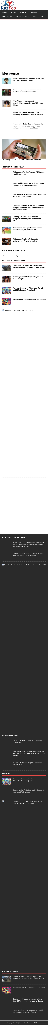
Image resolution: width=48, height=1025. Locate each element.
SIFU (41, 17)
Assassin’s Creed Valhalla (13, 855)
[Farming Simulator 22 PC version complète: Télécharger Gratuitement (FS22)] (6, 539)
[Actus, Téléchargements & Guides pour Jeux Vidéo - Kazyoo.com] (8, 9)
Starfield (23, 12)
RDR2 (34, 17)
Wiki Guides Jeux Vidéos (13, 578)
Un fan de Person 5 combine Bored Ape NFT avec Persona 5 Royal (28, 80)
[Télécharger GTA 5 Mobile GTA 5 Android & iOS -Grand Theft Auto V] (6, 517)
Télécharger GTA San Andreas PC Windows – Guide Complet (29, 491)
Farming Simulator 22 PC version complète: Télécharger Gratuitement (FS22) (27, 536)
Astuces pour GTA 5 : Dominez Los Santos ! (29, 617)
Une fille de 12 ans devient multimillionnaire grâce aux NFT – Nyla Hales (28, 103)
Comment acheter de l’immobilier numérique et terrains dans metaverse (28, 114)
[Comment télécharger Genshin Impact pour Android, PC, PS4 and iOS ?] (6, 550)
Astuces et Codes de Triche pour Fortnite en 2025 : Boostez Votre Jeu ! (28, 607)
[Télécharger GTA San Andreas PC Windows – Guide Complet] (6, 494)
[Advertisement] (24, 46)
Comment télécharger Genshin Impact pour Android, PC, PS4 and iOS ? (27, 547)
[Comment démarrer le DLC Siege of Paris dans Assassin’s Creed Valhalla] (6, 876)
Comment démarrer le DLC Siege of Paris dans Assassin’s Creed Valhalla (28, 872)
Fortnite (33, 12)
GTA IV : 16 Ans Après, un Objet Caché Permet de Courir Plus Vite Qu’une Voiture (29, 584)
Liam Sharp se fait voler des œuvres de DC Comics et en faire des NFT (28, 91)
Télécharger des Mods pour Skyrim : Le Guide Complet (28, 596)
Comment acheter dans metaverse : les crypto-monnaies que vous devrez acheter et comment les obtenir (28, 285)
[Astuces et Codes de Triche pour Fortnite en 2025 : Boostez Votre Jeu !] (6, 610)
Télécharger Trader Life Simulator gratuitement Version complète (26, 558)
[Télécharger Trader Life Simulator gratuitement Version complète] (6, 561)
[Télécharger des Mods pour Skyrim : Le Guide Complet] (6, 599)
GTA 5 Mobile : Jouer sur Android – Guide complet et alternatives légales (28, 502)
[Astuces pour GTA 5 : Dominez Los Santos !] (6, 621)
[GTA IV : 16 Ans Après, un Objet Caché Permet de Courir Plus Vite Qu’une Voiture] (6, 588)
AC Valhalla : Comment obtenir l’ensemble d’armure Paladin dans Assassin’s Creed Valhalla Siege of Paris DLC (28, 862)
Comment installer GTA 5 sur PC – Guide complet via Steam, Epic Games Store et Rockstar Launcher (28, 525)
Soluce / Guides (21, 17)
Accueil (4, 12)
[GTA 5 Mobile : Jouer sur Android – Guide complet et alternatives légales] (6, 505)
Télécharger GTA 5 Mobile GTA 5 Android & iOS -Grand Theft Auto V (29, 513)
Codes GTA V (6, 17)
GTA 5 (13, 12)
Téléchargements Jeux (13, 484)
